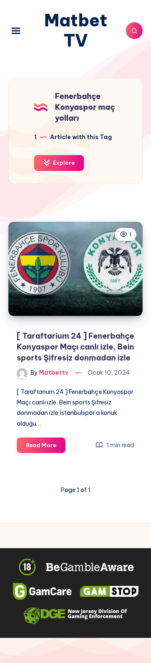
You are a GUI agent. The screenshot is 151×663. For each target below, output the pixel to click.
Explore (63, 162)
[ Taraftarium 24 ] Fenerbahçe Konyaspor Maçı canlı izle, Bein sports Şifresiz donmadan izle (75, 347)
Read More (45, 447)
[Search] (134, 30)
